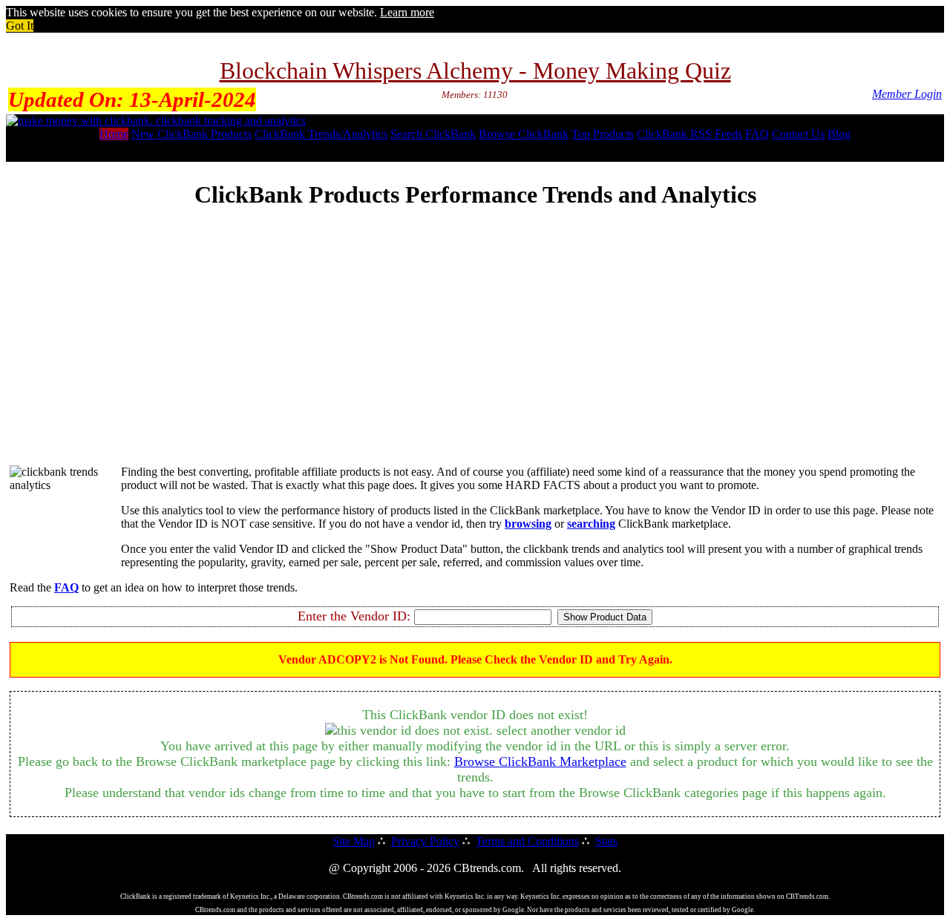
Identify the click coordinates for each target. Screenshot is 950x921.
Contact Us (798, 134)
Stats (606, 841)
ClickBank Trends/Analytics (321, 134)
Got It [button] (19, 25)
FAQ (757, 134)
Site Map (353, 841)
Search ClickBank (433, 134)
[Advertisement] (475, 349)
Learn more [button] (407, 12)
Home (113, 134)
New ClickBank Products (191, 134)
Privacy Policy (425, 841)
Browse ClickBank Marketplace (540, 761)
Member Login (907, 94)
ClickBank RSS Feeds (689, 134)
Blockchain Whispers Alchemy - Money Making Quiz (475, 70)
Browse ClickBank (524, 134)
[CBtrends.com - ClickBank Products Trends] (156, 120)
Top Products (602, 134)
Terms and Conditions (527, 841)
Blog (839, 134)
